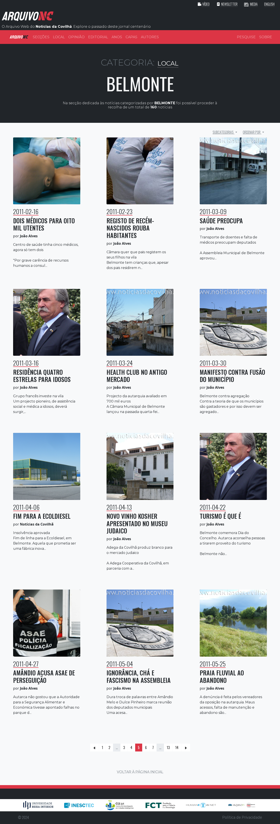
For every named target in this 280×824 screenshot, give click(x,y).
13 (168, 747)
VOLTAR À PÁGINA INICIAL (140, 772)
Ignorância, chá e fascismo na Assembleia (139, 676)
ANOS (117, 37)
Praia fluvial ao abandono (222, 676)
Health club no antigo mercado (137, 376)
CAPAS (131, 37)
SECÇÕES (41, 37)
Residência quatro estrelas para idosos (42, 376)
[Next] (185, 747)
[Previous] (94, 747)
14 (176, 747)
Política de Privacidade (242, 817)
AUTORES (150, 37)
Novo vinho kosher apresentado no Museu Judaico (137, 523)
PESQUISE (246, 37)
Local (168, 63)
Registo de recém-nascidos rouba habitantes (130, 228)
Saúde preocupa (221, 220)
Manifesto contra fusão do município (232, 376)
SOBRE (265, 37)
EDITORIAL (98, 37)
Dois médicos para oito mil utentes (44, 224)
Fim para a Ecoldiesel (41, 516)
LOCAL (59, 37)
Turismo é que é (220, 516)
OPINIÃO (76, 37)
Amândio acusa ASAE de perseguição (44, 676)
